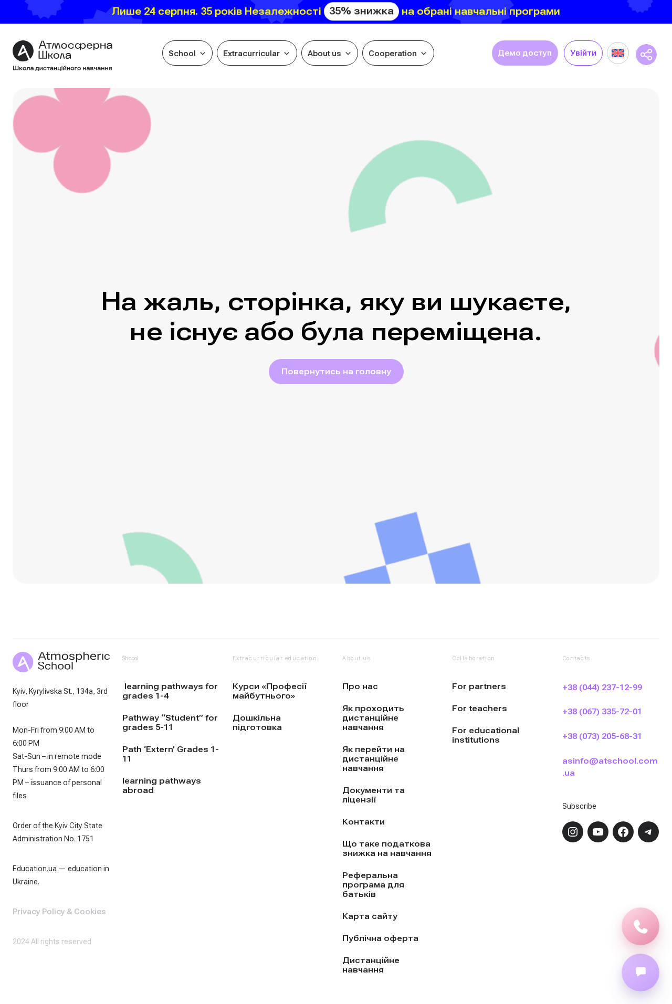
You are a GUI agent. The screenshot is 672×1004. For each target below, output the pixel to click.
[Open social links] (640, 972)
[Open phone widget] (640, 926)
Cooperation (393, 53)
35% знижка (361, 11)
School (182, 53)
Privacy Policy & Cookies (59, 911)
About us (324, 53)
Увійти (583, 53)
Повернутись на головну (336, 371)
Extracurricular (251, 53)
